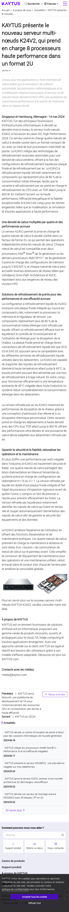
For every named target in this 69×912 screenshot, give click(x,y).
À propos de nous (22, 10)
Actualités (39, 10)
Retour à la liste (55, 694)
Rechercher (34, 3)
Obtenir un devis (34, 848)
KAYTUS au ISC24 (25, 716)
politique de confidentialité (15, 889)
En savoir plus (16, 810)
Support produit (13, 848)
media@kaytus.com (14, 675)
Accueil (5, 10)
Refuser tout (34, 902)
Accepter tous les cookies (34, 896)
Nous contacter (56, 848)
